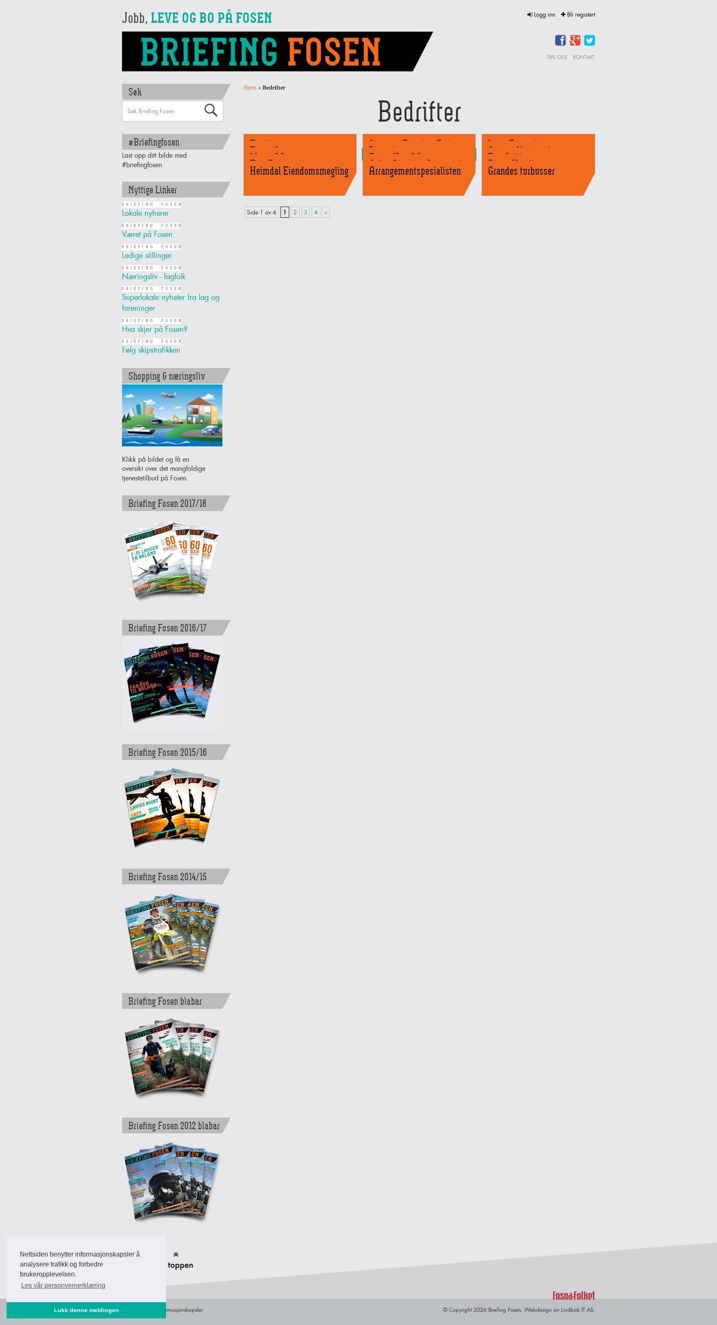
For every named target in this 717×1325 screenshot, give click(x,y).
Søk (210, 110)
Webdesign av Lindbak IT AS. (559, 1309)
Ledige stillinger (147, 255)
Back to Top (175, 1261)
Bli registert (580, 14)
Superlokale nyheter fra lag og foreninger (170, 302)
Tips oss (556, 57)
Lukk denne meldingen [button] (86, 1310)
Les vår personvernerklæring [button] (63, 1285)
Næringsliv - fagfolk (153, 276)
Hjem (250, 88)
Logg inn (544, 14)
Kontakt (584, 57)
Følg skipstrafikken (151, 350)
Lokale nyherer (145, 213)
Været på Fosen (147, 234)
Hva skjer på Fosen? (155, 329)
